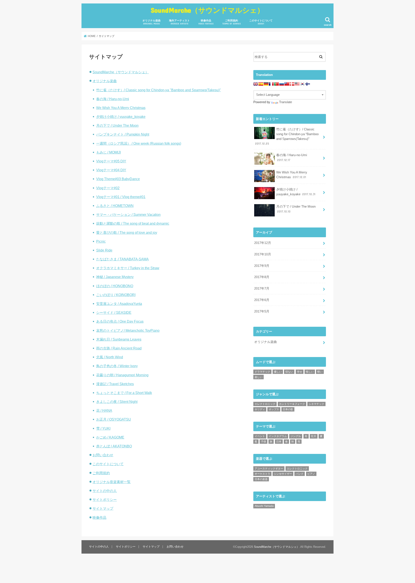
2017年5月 (261, 311)
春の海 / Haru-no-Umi (112, 99)
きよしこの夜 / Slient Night (116, 402)
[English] (255, 84)
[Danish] (292, 84)
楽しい (258, 377)
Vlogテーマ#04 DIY (111, 170)
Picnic (101, 241)
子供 (263, 441)
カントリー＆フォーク (292, 403)
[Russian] (281, 84)
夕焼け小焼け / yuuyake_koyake (120, 117)
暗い (319, 371)
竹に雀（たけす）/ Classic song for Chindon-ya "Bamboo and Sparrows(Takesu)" (158, 90)
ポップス (274, 409)
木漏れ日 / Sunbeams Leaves (118, 339)
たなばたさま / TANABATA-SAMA (122, 259)
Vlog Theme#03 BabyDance (118, 179)
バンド (299, 473)
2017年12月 (262, 243)
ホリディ (260, 409)
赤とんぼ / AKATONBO (114, 446)
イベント (260, 436)
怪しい (310, 371)
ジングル (295, 436)
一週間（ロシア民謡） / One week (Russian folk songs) (138, 143)
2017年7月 (261, 288)
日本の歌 (288, 409)
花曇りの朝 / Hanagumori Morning (122, 375)
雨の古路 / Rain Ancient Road (119, 348)
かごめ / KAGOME (110, 437)
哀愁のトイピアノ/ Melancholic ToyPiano (128, 330)
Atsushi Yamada (264, 506)
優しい (278, 371)
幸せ (299, 371)
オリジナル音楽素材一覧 (112, 482)
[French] (271, 84)
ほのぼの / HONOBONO (114, 286)
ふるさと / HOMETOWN (115, 206)
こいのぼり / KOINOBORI (116, 295)
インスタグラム (278, 436)
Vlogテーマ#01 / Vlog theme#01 (120, 197)
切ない (289, 371)
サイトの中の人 (105, 491)
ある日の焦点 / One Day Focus (120, 321)
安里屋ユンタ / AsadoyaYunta (119, 304)
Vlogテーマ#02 (108, 188)
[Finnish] (307, 84)
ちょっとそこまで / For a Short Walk (124, 393)
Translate (285, 102)
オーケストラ (262, 473)
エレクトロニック (265, 403)
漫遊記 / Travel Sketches (115, 384)
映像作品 (206, 22)
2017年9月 (261, 265)
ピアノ (311, 473)
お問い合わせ (103, 455)
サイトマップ (103, 508)
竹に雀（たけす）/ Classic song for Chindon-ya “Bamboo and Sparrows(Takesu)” (287, 137)
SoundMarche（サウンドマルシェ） (207, 10)
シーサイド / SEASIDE (113, 312)
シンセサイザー (283, 473)
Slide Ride (104, 250)
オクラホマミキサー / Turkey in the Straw (127, 268)
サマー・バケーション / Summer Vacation (128, 214)
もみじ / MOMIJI (108, 152)
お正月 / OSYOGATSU (113, 419)
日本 (278, 441)
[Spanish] (261, 84)
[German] (266, 84)
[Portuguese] (276, 84)
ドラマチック (262, 371)
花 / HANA (104, 410)
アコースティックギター (269, 468)
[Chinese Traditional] (286, 84)
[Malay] (297, 84)
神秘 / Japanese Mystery (115, 277)
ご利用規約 (231, 22)
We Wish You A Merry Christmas (120, 108)
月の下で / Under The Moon (117, 125)
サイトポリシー (105, 499)
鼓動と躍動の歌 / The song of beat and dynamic (132, 223)
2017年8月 (261, 277)
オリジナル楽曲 (151, 22)
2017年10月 (262, 254)
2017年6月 (261, 300)
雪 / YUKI (103, 428)
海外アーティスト (179, 22)
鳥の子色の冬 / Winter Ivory (117, 366)
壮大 (313, 436)
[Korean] (302, 84)
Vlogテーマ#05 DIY (111, 161)
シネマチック (316, 403)
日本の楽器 (261, 479)
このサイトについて (261, 22)
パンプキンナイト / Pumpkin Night (122, 134)
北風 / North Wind (109, 357)
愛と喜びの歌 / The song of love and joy (126, 232)
